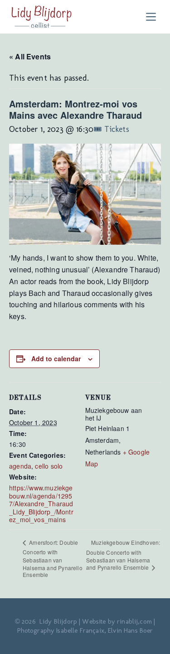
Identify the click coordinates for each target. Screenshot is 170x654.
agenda (20, 465)
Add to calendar (56, 358)
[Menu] (153, 17)
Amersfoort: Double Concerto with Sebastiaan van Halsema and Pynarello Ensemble (53, 558)
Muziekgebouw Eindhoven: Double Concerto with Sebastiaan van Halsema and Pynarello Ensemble (123, 554)
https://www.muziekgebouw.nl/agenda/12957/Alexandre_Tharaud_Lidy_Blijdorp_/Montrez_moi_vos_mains (41, 503)
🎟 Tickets (111, 129)
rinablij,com (134, 621)
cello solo (49, 465)
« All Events (30, 56)
